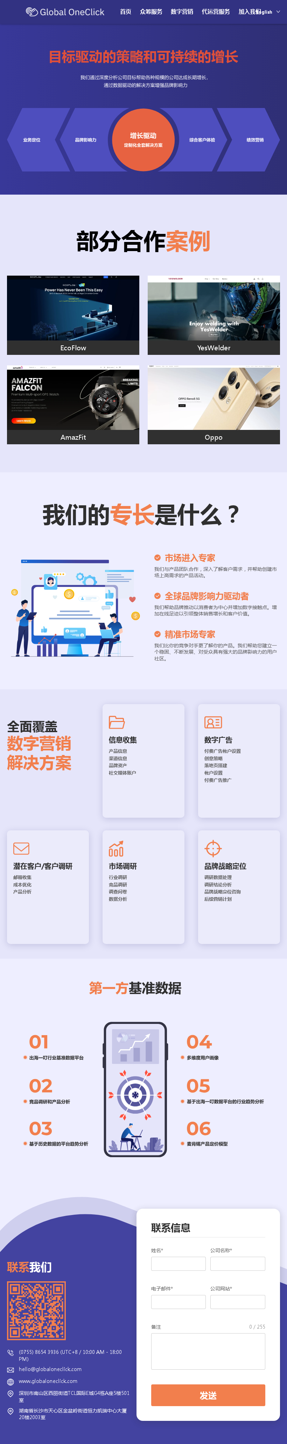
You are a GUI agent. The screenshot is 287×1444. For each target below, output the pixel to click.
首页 (125, 11)
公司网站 (221, 1288)
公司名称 (221, 1250)
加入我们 (250, 11)
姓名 (157, 1250)
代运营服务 (216, 11)
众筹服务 (151, 11)
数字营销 (182, 11)
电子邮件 (162, 1288)
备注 (208, 1327)
